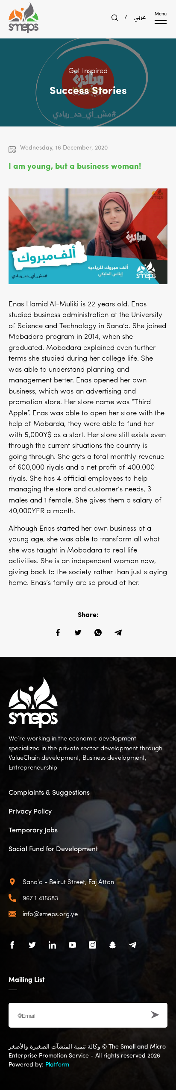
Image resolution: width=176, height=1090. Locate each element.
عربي (140, 16)
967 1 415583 (40, 899)
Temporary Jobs (33, 830)
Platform (57, 1065)
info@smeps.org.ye (50, 914)
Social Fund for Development (53, 849)
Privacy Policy (30, 811)
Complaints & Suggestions (49, 793)
